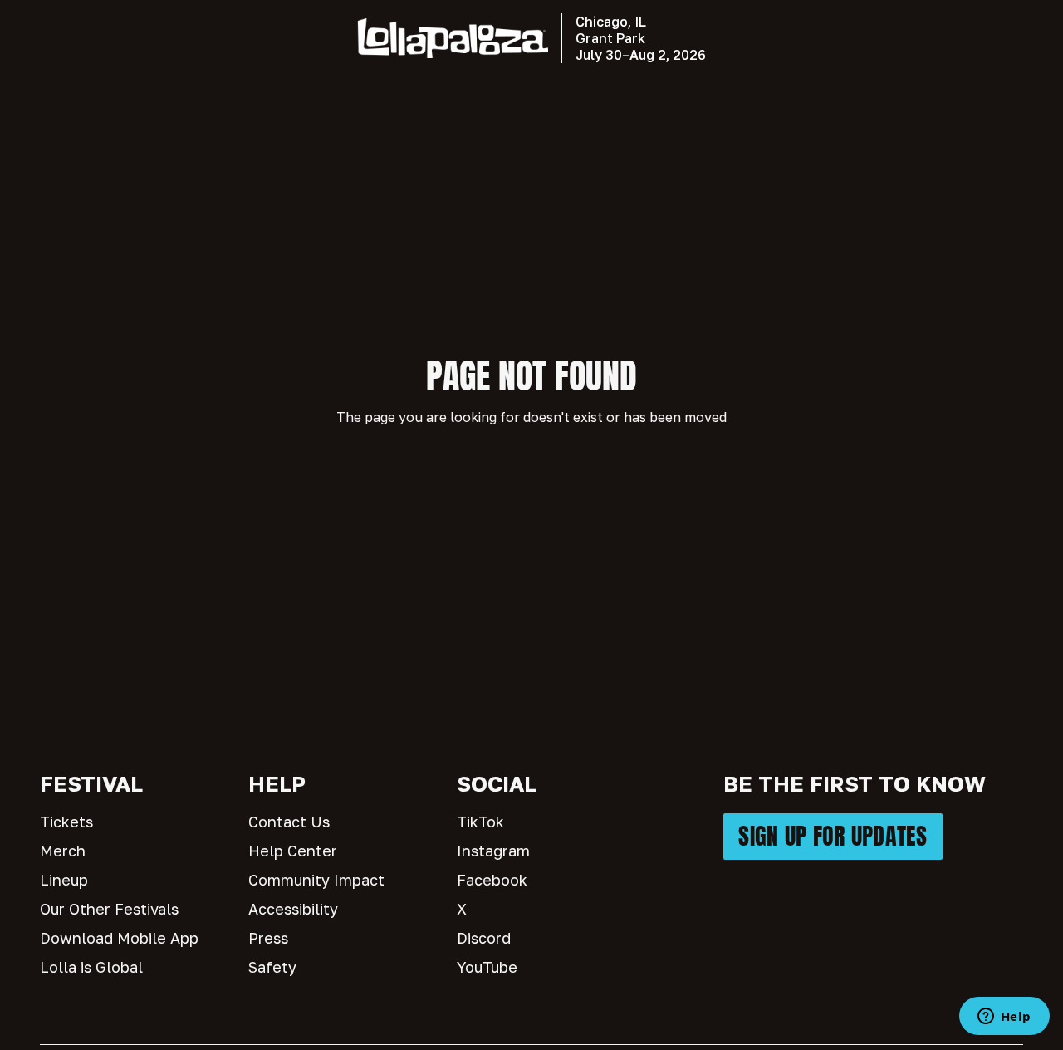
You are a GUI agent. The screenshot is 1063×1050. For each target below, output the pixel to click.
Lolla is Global (91, 966)
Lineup (64, 879)
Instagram (493, 850)
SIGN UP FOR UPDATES (832, 836)
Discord (484, 937)
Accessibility (293, 908)
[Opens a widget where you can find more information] (1004, 1017)
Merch (63, 850)
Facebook (492, 879)
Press (268, 937)
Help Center (292, 850)
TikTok (480, 821)
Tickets (66, 821)
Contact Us (289, 821)
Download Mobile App (119, 937)
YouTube (487, 966)
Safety (272, 966)
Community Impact (316, 879)
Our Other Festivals (109, 908)
